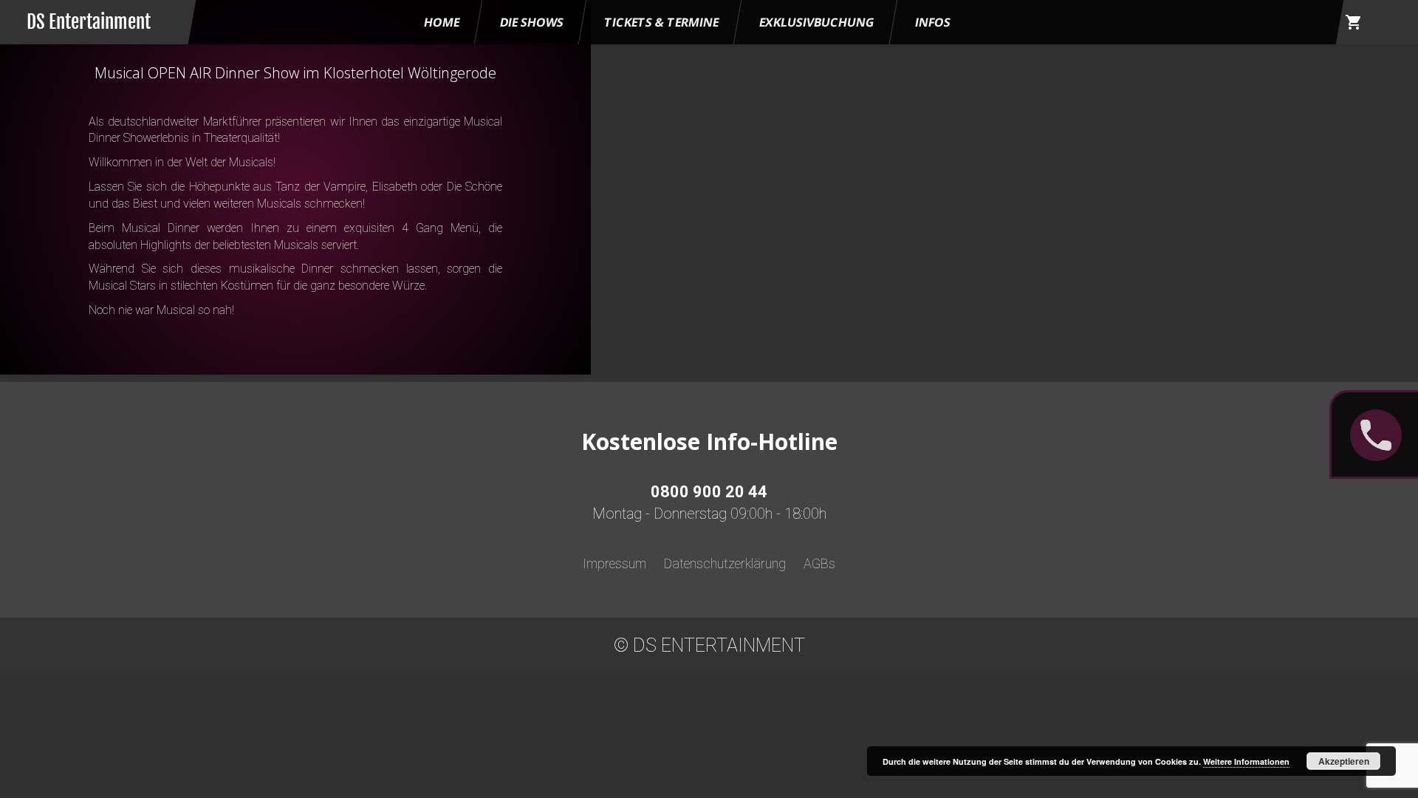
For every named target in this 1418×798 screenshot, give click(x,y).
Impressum (614, 563)
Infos (933, 22)
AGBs (819, 563)
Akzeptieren (1343, 761)
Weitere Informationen (1246, 761)
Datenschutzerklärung (725, 563)
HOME (441, 22)
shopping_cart (1354, 22)
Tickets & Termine (661, 22)
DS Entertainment (89, 21)
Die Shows (532, 22)
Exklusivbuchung (817, 22)
